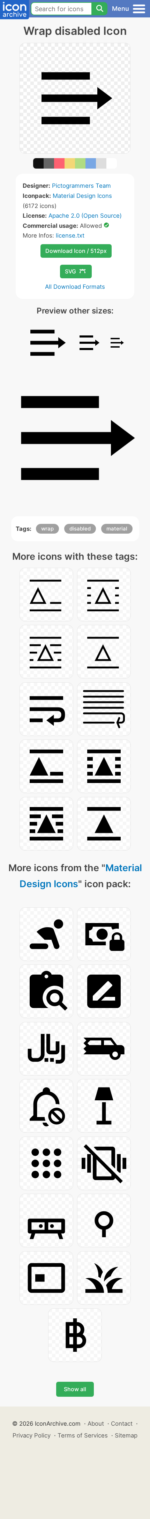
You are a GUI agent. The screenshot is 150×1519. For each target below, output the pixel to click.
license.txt (70, 235)
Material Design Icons (82, 195)
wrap (47, 528)
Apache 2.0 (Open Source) (85, 215)
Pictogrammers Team (81, 185)
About (96, 1423)
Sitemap (126, 1435)
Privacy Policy (32, 1435)
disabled (80, 528)
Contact (122, 1423)
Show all (75, 1389)
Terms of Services (83, 1435)
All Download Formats (75, 286)
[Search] (99, 8)
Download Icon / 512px (76, 250)
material (116, 528)
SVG (70, 271)
